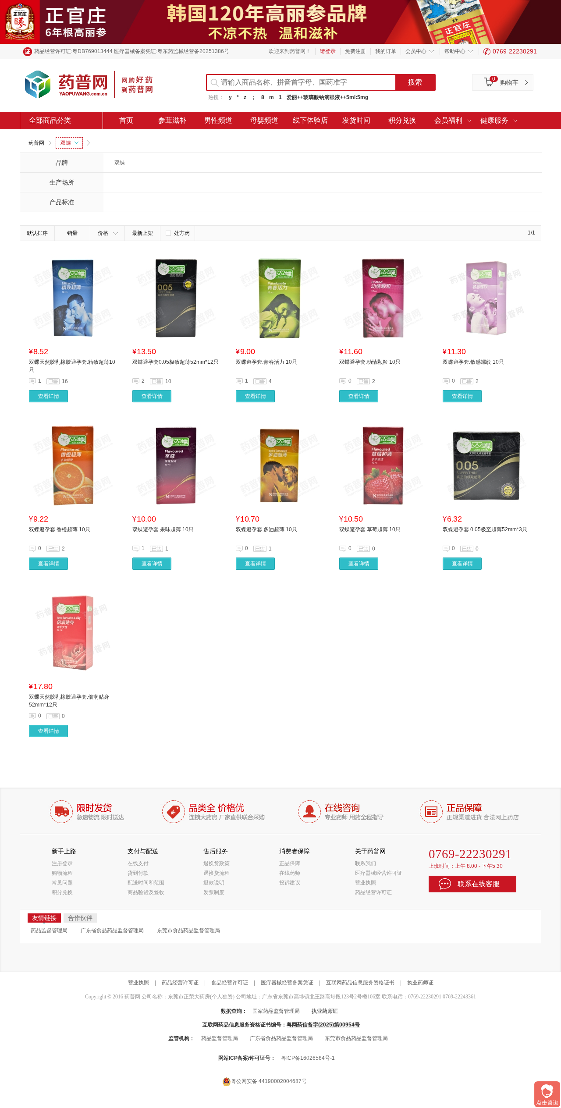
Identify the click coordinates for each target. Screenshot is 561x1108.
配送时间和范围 (146, 883)
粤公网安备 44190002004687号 (269, 1081)
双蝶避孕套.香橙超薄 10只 (59, 529)
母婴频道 (264, 120)
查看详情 (48, 396)
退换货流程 (216, 873)
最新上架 (142, 233)
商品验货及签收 (146, 892)
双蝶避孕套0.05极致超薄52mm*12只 (175, 362)
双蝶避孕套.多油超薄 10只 (266, 529)
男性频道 (218, 120)
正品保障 (289, 863)
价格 (103, 233)
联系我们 (365, 863)
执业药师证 (420, 983)
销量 (72, 233)
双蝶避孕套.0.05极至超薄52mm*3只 (485, 529)
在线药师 (289, 873)
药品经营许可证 (373, 892)
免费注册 (355, 51)
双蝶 (65, 143)
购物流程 (62, 873)
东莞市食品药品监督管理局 (188, 930)
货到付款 (138, 873)
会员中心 (415, 51)
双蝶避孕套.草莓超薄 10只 (370, 529)
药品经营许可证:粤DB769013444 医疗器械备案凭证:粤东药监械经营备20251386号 (131, 51)
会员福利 (448, 120)
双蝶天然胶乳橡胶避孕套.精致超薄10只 (72, 366)
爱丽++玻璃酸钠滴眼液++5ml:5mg (327, 97)
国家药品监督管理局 (276, 1011)
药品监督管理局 (49, 930)
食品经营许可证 (229, 983)
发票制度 (213, 892)
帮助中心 (454, 51)
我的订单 (385, 51)
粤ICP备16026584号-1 (308, 1058)
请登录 (328, 51)
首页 (126, 120)
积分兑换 (402, 120)
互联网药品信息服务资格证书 (360, 983)
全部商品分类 (50, 120)
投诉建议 (289, 883)
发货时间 (356, 120)
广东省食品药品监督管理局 (112, 930)
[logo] (96, 85)
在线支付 (138, 863)
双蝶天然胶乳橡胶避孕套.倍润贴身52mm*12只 (69, 701)
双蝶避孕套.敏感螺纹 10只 (473, 362)
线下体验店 (310, 120)
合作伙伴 (80, 917)
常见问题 (62, 883)
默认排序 (37, 233)
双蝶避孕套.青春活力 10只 (266, 362)
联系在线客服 (479, 884)
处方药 (182, 233)
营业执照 (365, 883)
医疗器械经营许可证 (378, 873)
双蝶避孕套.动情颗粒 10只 (370, 362)
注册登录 (62, 863)
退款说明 (213, 883)
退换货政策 (216, 863)
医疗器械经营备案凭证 (287, 983)
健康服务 (494, 120)
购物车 (509, 82)
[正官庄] (280, 21)
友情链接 (44, 917)
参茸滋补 (172, 120)
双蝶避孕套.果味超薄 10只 (163, 529)
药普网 (36, 143)
